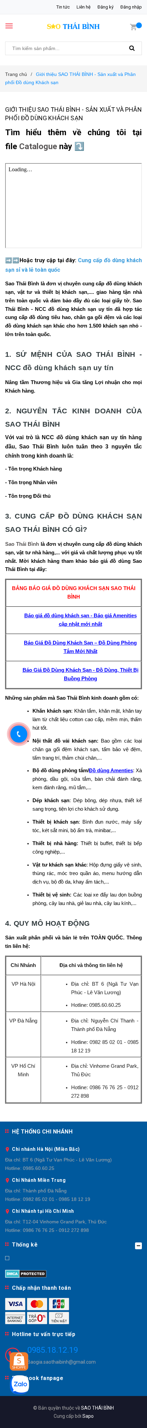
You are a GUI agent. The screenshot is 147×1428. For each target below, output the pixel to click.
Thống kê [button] (25, 1244)
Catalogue (38, 146)
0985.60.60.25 (38, 1168)
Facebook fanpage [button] (37, 1378)
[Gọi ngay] (19, 734)
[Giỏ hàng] (133, 26)
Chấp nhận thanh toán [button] (41, 1288)
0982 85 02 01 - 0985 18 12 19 (56, 1199)
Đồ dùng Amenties (111, 770)
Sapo (88, 1416)
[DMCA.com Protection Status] (25, 1273)
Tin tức (63, 7)
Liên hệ (84, 7)
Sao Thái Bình (22, 544)
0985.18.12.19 (52, 1350)
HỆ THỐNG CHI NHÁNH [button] (42, 1131)
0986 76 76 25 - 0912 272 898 (56, 1230)
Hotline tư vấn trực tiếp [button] (43, 1334)
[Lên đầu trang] (124, 1414)
